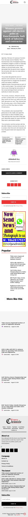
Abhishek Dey (15, 46)
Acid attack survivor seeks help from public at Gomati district (7, 140)
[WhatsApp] (19, 184)
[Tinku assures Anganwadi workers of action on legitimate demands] (5, 257)
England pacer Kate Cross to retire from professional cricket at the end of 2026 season (18, 288)
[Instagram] (7, 450)
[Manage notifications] (24, 514)
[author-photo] (3, 326)
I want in (13, 202)
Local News (9, 25)
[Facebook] (8, 184)
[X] (12, 184)
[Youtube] (16, 450)
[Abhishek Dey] (14, 153)
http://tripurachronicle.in (14, 161)
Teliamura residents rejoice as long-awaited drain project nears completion (20, 141)
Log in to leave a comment (14, 173)
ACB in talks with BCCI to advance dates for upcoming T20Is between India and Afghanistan (17, 265)
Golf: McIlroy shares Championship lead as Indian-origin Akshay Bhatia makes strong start (14, 378)
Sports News (5, 483)
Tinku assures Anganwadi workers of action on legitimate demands (17, 257)
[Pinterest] (15, 184)
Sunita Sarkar (7, 354)
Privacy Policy (19, 205)
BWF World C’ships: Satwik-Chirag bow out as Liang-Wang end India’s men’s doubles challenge (17, 280)
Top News (19, 25)
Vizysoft (18, 514)
